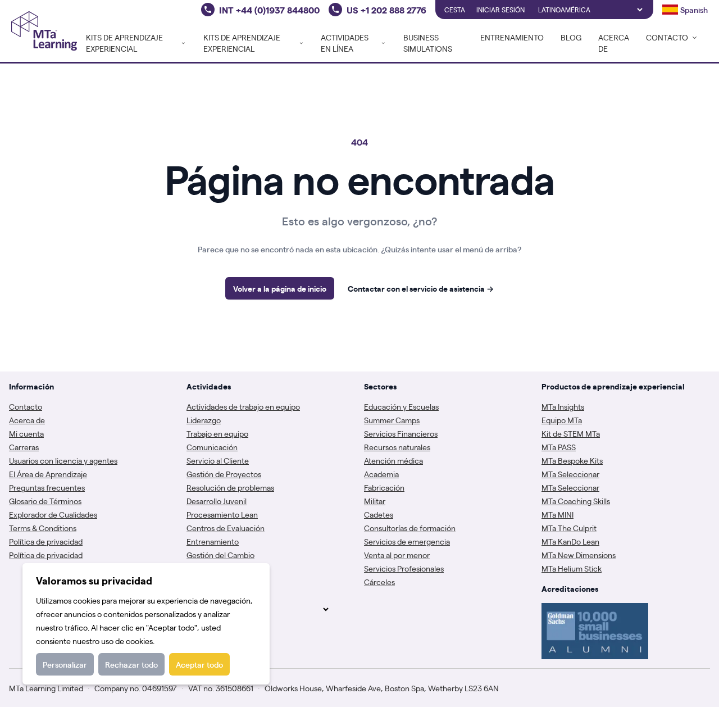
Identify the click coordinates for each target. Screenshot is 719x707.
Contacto (25, 406)
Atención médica (393, 460)
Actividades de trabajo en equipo (243, 406)
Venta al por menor (397, 555)
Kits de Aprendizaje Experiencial (124, 42)
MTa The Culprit (569, 528)
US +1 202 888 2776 (386, 9)
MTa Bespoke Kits (572, 460)
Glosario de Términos (45, 501)
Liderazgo (203, 420)
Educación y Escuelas (401, 406)
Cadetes (378, 514)
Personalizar (65, 664)
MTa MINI (557, 514)
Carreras (24, 447)
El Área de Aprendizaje (48, 474)
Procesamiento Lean (222, 514)
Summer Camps (392, 420)
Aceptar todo (199, 664)
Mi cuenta (26, 433)
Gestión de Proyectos (223, 474)
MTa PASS (558, 447)
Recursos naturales (397, 447)
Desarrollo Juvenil (216, 501)
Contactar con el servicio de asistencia (421, 288)
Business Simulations (427, 42)
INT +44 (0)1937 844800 (269, 9)
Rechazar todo (131, 664)
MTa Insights (562, 406)
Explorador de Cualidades (53, 514)
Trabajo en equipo (217, 433)
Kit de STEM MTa (570, 433)
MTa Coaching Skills (575, 501)
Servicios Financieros (401, 433)
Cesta (454, 9)
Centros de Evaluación (225, 528)
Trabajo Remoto (214, 568)
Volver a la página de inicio (279, 288)
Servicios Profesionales (404, 568)
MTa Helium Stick (571, 568)
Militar (374, 501)
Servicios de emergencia (407, 541)
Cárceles (379, 582)
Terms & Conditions (42, 528)
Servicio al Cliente (217, 460)
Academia (381, 474)
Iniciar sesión (500, 9)
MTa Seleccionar (570, 474)
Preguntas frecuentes (47, 487)
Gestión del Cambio (220, 555)
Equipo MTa (561, 420)
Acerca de (613, 42)
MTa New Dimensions (578, 555)
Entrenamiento (512, 37)
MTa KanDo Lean (570, 541)
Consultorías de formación (410, 528)
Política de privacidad (46, 541)
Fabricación (384, 487)
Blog (571, 37)
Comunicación (212, 447)
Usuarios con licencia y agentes (63, 460)
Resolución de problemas (230, 487)
